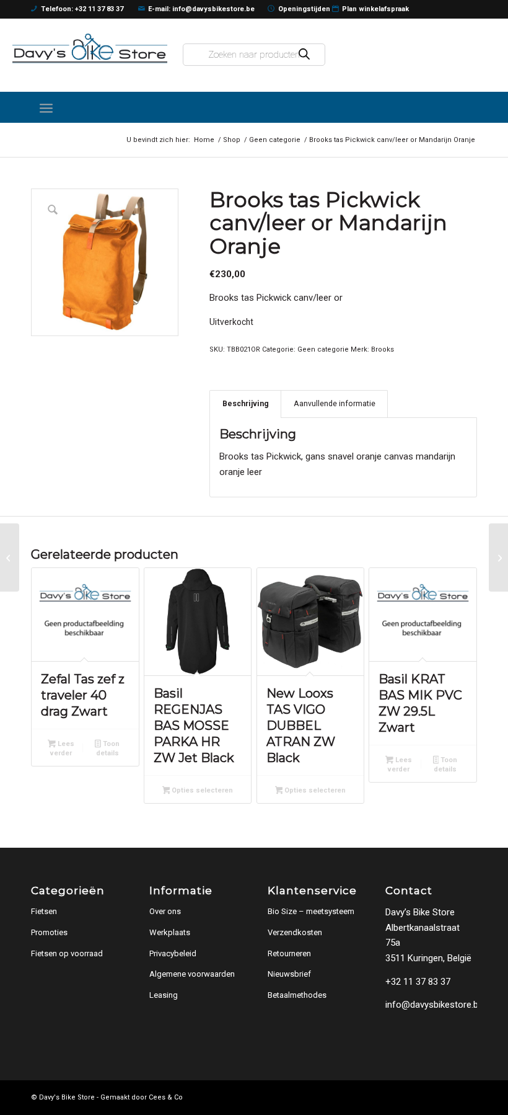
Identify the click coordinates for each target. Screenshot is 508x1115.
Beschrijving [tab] (245, 403)
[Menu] (46, 107)
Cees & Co (166, 1097)
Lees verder (62, 748)
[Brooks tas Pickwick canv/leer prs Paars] (498, 557)
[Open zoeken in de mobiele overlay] (254, 54)
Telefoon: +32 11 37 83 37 (82, 9)
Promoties (49, 932)
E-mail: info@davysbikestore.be (201, 9)
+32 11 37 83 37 (417, 981)
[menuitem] (46, 107)
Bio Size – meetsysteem (311, 911)
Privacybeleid (172, 953)
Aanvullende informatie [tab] (334, 403)
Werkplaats (169, 932)
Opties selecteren (201, 790)
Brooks (382, 349)
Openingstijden (304, 9)
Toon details (108, 748)
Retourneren (289, 953)
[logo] (89, 48)
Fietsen (44, 911)
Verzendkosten (295, 932)
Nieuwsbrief (289, 974)
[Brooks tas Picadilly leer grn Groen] (9, 557)
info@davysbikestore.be (434, 1004)
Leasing (163, 995)
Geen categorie (323, 349)
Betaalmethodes (297, 995)
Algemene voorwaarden (192, 974)
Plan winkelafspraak (375, 9)
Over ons (165, 911)
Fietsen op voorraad (67, 953)
